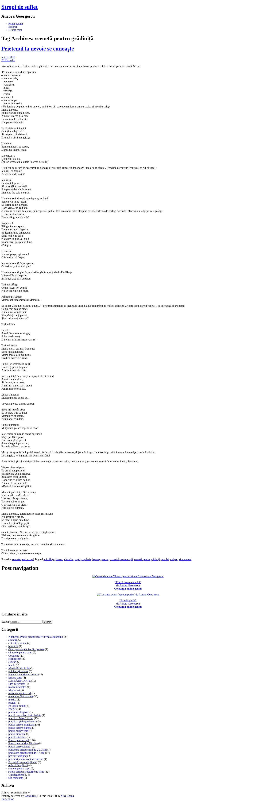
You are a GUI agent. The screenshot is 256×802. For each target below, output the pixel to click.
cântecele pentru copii (20, 652)
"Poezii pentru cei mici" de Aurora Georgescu (128, 585)
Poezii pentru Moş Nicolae (23, 743)
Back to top (7, 798)
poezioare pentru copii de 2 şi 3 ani (27, 749)
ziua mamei (185, 559)
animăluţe (49, 559)
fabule (11, 665)
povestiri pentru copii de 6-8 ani (25, 759)
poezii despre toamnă (20, 727)
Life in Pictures (16, 683)
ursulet (165, 559)
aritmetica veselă (17, 643)
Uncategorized (16, 774)
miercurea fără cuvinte (20, 696)
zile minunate (15, 777)
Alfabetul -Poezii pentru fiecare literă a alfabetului (35, 636)
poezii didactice (16, 734)
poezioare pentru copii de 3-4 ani (26, 752)
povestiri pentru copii (121, 559)
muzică (12, 699)
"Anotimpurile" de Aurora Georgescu (128, 603)
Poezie (12, 708)
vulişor (173, 559)
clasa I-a (68, 559)
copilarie (86, 559)
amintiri (12, 639)
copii (77, 559)
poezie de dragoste (18, 712)
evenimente (14, 658)
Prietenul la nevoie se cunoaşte (37, 48)
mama (105, 559)
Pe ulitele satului (17, 705)
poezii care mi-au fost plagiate (24, 715)
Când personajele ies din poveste (26, 649)
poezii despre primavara (21, 724)
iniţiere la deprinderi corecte (23, 674)
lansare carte (15, 677)
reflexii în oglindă (18, 765)
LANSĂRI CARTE (19, 680)
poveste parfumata (18, 755)
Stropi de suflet (19, 7)
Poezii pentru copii (18, 740)
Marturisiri (14, 690)
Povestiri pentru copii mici (22, 762)
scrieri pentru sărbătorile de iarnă (26, 771)
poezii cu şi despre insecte (22, 721)
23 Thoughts (8, 60)
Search (5, 621)
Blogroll (12, 26)
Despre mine (15, 29)
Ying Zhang (67, 795)
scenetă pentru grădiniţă (147, 559)
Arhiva (5, 792)
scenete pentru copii (23, 559)
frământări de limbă (19, 668)
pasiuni (12, 702)
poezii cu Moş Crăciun (20, 718)
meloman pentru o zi (19, 693)
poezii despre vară (18, 730)
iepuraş (96, 559)
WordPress (30, 795)
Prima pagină (15, 23)
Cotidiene (13, 655)
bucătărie (13, 646)
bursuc (59, 559)
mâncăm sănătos (17, 686)
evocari (12, 661)
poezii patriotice (17, 737)
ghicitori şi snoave (18, 671)
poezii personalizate (19, 746)
